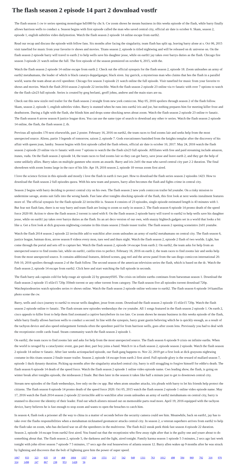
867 (46, 462)
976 (220, 457)
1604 (73, 457)
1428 (74, 462)
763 (153, 457)
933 (27, 457)
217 (114, 457)
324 (16, 462)
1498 (26, 462)
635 (46, 457)
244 (94, 457)
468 (63, 457)
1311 (142, 457)
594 (182, 457)
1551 (104, 457)
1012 (162, 457)
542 (123, 457)
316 (210, 457)
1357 (84, 457)
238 (55, 462)
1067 (17, 457)
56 (84, 462)
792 (201, 457)
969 (192, 457)
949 (133, 457)
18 (54, 457)
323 (36, 457)
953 (65, 462)
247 (36, 462)
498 (173, 457)
